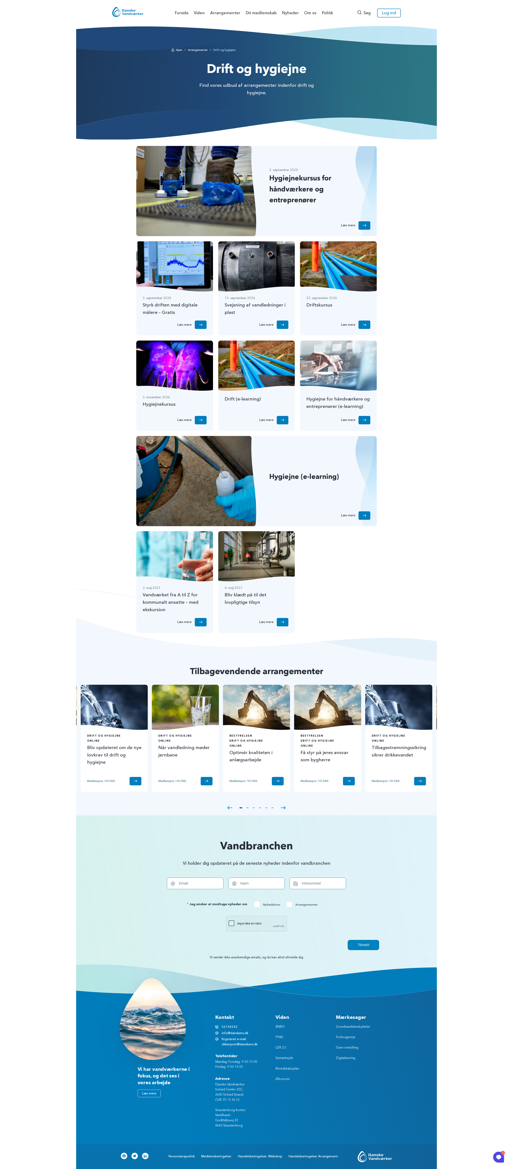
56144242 (230, 1027)
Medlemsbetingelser (216, 1156)
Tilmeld (363, 945)
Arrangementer (198, 50)
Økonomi (283, 1079)
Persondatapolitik (182, 1156)
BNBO (280, 1026)
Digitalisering (345, 1058)
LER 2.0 (281, 1047)
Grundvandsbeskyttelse (353, 1026)
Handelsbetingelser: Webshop (260, 1156)
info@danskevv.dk (235, 1033)
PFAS (279, 1037)
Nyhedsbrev (268, 905)
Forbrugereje (345, 1037)
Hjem (179, 50)
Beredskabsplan (287, 1068)
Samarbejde (284, 1058)
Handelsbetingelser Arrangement (313, 1156)
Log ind (389, 13)
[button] (230, 808)
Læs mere (149, 1093)
